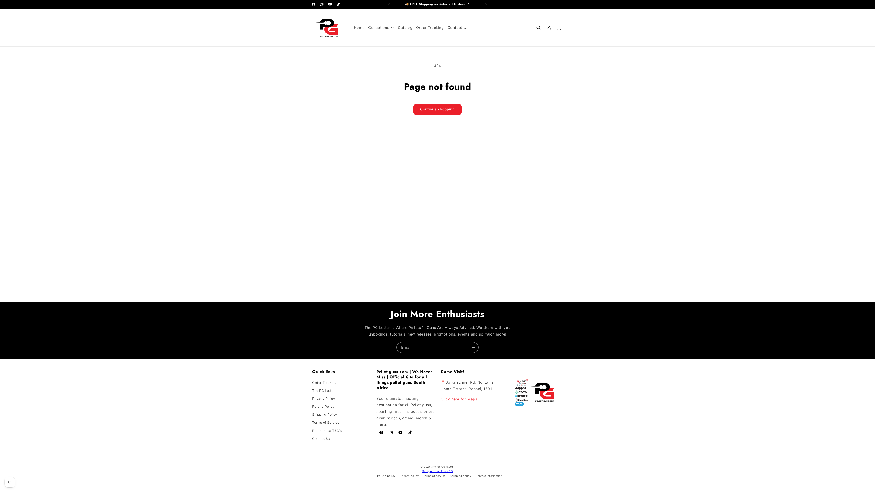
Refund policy (386, 475)
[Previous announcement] (389, 4)
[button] (539, 28)
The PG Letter (323, 390)
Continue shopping (437, 109)
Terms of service (434, 475)
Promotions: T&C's (327, 430)
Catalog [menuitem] (405, 27)
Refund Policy (323, 406)
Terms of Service (326, 422)
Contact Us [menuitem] (458, 27)
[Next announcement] (486, 4)
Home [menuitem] (359, 27)
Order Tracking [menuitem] (430, 27)
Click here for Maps (459, 399)
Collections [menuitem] (378, 27)
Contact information (489, 475)
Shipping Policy (324, 414)
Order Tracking (324, 382)
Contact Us (321, 439)
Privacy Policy (323, 398)
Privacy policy (409, 475)
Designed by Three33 (437, 471)
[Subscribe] (473, 347)
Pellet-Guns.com (443, 466)
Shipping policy (460, 475)
